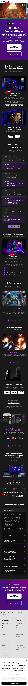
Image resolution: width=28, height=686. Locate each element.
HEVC (11, 492)
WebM (6, 492)
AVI (22, 489)
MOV (16, 489)
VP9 (22, 492)
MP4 (5, 489)
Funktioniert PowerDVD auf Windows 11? (10, 540)
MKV (11, 489)
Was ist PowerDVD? (9, 510)
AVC (16, 492)
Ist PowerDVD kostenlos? (10, 535)
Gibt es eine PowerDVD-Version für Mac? (10, 571)
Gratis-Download (14, 47)
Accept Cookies (14, 683)
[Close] (26, 660)
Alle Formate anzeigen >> (19, 495)
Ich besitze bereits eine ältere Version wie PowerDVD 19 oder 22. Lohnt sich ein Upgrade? (12, 565)
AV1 (5, 496)
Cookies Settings (14, 674)
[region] (14, 672)
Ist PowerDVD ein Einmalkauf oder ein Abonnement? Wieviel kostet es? (11, 558)
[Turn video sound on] (23, 347)
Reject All (14, 678)
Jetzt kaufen (14, 54)
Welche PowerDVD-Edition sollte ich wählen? (10, 552)
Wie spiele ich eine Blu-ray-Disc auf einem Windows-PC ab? (12, 546)
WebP (11, 496)
